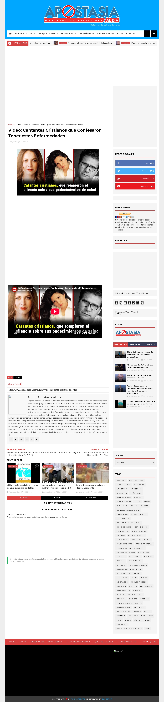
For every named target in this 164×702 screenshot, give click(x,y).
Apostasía (136, 489)
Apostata (122, 493)
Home (11, 125)
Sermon (121, 616)
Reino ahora (123, 612)
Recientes (120, 344)
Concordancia (126, 33)
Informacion (123, 573)
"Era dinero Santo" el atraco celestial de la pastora (77, 43)
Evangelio (122, 540)
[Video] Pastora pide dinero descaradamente (90, 486)
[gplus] (151, 641)
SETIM (118, 314)
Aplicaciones (136, 480)
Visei (147, 628)
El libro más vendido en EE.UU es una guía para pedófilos (22, 486)
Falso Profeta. (144, 544)
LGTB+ (134, 578)
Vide (151, 616)
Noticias (50, 43)
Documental (123, 518)
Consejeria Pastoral (128, 510)
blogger (24, 498)
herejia (148, 557)
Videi (119, 620)
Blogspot (107, 699)
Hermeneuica (135, 561)
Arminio (138, 497)
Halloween (135, 557)
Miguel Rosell (139, 582)
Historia (121, 565)
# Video (17, 377)
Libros (23, 642)
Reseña (137, 612)
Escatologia (139, 531)
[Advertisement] (82, 66)
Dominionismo (124, 527)
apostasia (113, 43)
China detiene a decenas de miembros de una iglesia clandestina (140, 354)
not (141, 595)
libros (143, 578)
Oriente (133, 599)
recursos (139, 607)
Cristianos (122, 514)
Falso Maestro (125, 544)
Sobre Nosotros (25, 33)
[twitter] (147, 641)
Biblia (147, 502)
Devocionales (138, 514)
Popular (135, 344)
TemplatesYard (78, 699)
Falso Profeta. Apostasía (130, 548)
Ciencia (144, 506)
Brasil (134, 506)
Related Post (14, 460)
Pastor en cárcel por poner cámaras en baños (139, 43)
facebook (91, 498)
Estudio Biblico (136, 535)
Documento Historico (128, 523)
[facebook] (144, 641)
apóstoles (136, 493)
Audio (137, 502)
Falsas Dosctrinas (141, 540)
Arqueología (124, 502)
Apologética (124, 485)
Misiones (121, 586)
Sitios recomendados (78, 642)
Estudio (121, 535)
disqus (57, 498)
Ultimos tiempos (136, 616)
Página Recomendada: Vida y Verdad (131, 293)
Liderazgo (122, 582)
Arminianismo (124, 497)
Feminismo (143, 552)
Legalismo (122, 578)
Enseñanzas (87, 33)
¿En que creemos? (104, 642)
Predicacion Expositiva (129, 603)
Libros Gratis (105, 33)
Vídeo (137, 620)
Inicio (12, 642)
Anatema (121, 480)
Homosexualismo (138, 565)
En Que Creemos (48, 33)
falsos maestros (126, 552)
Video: (147, 620)
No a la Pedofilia (126, 595)
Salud (147, 612)
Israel (137, 573)
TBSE (111, 651)
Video (18, 125)
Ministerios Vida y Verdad (126, 312)
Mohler (133, 586)
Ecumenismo (141, 527)
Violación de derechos (129, 628)
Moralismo (146, 586)
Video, (25, 142)
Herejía (121, 561)
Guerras (121, 557)
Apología (139, 485)
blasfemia (122, 506)
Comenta (149, 344)
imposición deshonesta (129, 569)
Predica (144, 599)
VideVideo (122, 624)
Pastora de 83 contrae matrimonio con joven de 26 (56, 486)
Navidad (137, 590)
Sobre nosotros (128, 642)
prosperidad (124, 607)
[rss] (155, 641)
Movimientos (69, 33)
